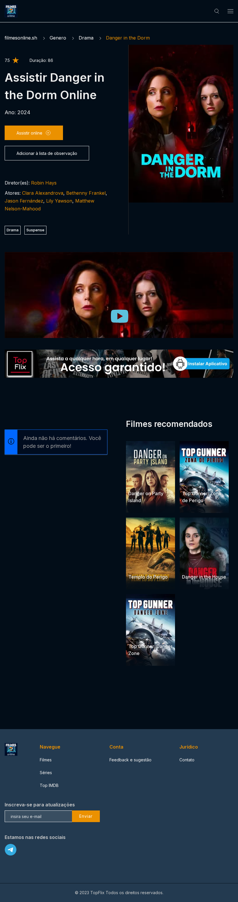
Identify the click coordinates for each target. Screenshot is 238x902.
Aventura (137, 565)
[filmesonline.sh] (12, 11)
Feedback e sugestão (130, 759)
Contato (186, 759)
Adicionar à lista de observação (47, 153)
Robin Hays (44, 183)
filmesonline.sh (21, 38)
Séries (46, 772)
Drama (86, 38)
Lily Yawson (59, 201)
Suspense (35, 230)
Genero (58, 38)
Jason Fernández (24, 201)
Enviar (86, 816)
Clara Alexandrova (42, 193)
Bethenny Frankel (86, 193)
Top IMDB (49, 785)
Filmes (46, 759)
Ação (208, 482)
